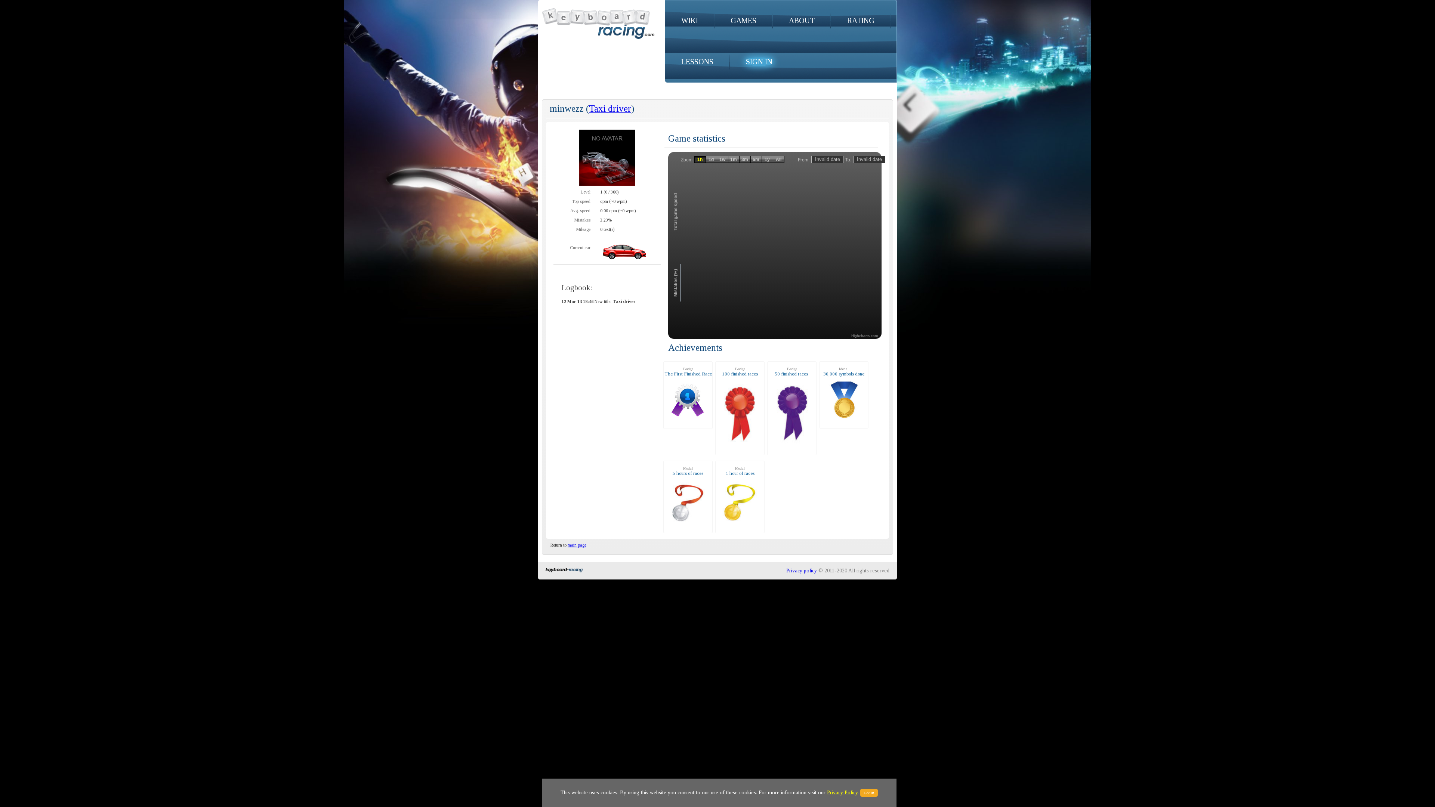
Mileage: (584, 229)
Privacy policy (801, 570)
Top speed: (582, 201)
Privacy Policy (842, 792)
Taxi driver (610, 108)
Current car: (581, 247)
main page (577, 545)
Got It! (869, 793)
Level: (586, 192)
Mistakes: (583, 220)
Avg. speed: (581, 210)
